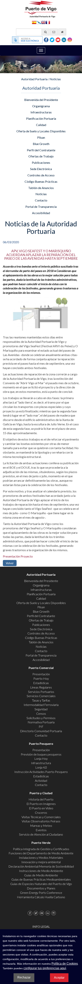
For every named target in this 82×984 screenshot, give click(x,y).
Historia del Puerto (41, 799)
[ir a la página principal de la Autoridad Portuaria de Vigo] (41, 9)
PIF (41, 726)
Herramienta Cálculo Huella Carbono (41, 897)
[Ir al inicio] (62, 32)
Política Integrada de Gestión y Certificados (41, 849)
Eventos (41, 830)
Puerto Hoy (41, 678)
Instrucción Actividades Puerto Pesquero (41, 772)
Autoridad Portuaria (34, 79)
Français (48, 22)
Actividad (41, 780)
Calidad (41, 125)
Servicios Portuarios (41, 691)
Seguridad (41, 709)
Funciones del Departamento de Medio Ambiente (41, 853)
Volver (10, 563)
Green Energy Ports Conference (41, 892)
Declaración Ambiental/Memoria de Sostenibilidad (41, 866)
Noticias (55, 79)
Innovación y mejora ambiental (41, 862)
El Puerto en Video (41, 808)
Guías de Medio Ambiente (41, 875)
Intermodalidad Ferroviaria (41, 704)
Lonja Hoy (41, 758)
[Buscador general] (45, 32)
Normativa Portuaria (41, 722)
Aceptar (59, 977)
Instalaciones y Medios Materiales (41, 857)
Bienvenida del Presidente (41, 100)
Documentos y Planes (41, 888)
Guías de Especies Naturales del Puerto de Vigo (41, 884)
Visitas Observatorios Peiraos (41, 821)
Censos (41, 713)
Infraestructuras (41, 112)
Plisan (41, 137)
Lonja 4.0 (41, 767)
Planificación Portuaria (41, 118)
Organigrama (41, 106)
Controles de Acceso (41, 175)
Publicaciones (41, 162)
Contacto (41, 200)
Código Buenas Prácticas (41, 181)
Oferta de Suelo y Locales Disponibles (41, 131)
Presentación (41, 674)
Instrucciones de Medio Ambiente (41, 871)
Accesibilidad (41, 213)
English (43, 22)
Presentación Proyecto (18, 556)
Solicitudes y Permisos (41, 718)
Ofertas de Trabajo (41, 156)
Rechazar (24, 977)
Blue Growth (41, 144)
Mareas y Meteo (41, 825)
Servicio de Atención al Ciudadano (41, 834)
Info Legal (41, 926)
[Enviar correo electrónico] (54, 32)
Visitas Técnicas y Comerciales (41, 817)
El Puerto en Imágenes (41, 804)
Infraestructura (41, 763)
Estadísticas (41, 683)
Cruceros (41, 812)
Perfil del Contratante (41, 150)
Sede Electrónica (41, 169)
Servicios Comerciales (41, 696)
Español (34, 22)
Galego (38, 22)
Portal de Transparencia (41, 206)
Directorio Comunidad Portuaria (41, 731)
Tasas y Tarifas (41, 700)
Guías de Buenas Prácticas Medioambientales (41, 879)
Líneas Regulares (41, 687)
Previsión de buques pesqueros (41, 754)
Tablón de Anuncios (41, 188)
